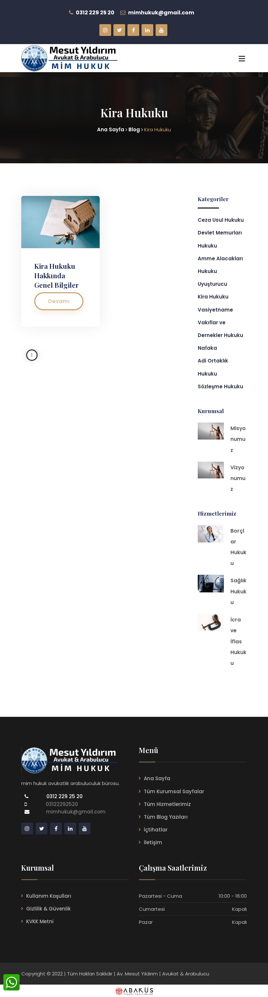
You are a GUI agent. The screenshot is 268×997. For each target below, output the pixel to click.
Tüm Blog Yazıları (166, 816)
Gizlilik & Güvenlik (48, 908)
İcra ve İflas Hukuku (238, 641)
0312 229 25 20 (64, 796)
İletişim (153, 842)
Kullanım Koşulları (48, 895)
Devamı (59, 301)
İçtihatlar (156, 829)
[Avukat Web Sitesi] (134, 990)
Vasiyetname (215, 309)
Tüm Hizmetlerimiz (167, 804)
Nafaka (207, 348)
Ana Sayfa (157, 778)
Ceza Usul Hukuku (221, 220)
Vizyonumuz (237, 478)
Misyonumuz (238, 439)
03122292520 (60, 804)
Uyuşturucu (212, 284)
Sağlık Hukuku (238, 591)
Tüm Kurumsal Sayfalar (174, 791)
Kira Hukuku (213, 296)
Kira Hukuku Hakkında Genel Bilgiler (56, 275)
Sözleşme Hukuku (220, 386)
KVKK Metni (40, 921)
